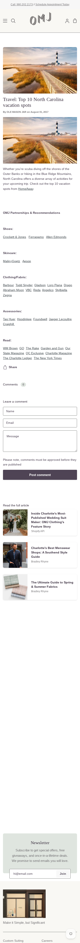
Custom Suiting (13, 940)
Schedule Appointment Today (52, 4)
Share (13, 367)
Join (63, 873)
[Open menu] (4, 20)
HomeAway (25, 188)
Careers (47, 940)
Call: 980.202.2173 (22, 4)
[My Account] (65, 21)
